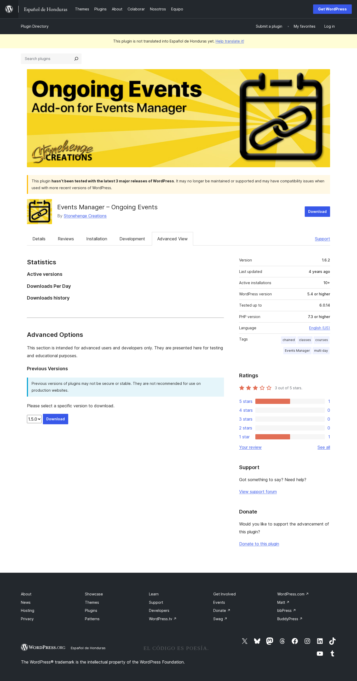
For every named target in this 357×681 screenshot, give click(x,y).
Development (132, 238)
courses (321, 340)
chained (289, 340)
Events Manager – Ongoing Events (107, 207)
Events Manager (297, 351)
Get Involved (224, 594)
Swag (220, 619)
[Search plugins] (76, 58)
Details (38, 238)
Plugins (91, 610)
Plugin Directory (35, 26)
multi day (321, 351)
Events (219, 602)
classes (305, 340)
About (26, 594)
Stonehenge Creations (85, 215)
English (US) (319, 328)
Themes (92, 602)
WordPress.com (293, 594)
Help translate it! (230, 41)
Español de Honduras (88, 648)
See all (324, 447)
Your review (250, 447)
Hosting (27, 610)
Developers (159, 610)
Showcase (94, 594)
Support (322, 238)
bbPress (286, 610)
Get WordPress (332, 9)
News (26, 602)
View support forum (258, 491)
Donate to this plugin (259, 543)
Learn (154, 594)
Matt (283, 602)
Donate (222, 610)
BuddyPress (290, 619)
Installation (96, 238)
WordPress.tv (163, 619)
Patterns (92, 619)
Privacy (27, 619)
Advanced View (172, 238)
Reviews (66, 238)
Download (317, 211)
